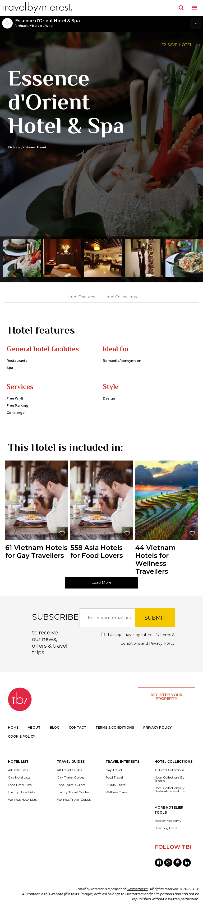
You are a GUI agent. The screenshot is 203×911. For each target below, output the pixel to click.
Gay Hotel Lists (19, 777)
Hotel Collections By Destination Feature (169, 789)
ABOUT (34, 727)
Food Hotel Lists (19, 784)
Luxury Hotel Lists (21, 792)
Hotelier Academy (167, 820)
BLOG (54, 727)
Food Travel (114, 777)
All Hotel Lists (18, 770)
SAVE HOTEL (179, 44)
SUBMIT (155, 618)
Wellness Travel (116, 792)
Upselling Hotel (165, 828)
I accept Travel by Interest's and (141, 639)
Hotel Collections (120, 297)
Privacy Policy (162, 643)
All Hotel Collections (169, 770)
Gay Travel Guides (70, 777)
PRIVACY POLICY (157, 727)
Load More (101, 582)
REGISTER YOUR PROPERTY (166, 696)
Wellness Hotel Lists (22, 799)
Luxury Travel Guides (73, 792)
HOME (13, 727)
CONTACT (77, 727)
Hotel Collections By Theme (169, 779)
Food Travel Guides (71, 784)
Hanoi (48, 25)
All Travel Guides (69, 770)
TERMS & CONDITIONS (114, 727)
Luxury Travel (115, 784)
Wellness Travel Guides (74, 799)
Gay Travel (113, 770)
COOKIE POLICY (21, 736)
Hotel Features (80, 297)
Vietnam (21, 25)
